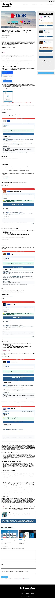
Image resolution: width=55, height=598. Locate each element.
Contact (10, 1)
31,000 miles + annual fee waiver (8, 296)
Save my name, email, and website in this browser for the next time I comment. (15, 571)
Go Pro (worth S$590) (6, 350)
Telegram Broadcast (5, 506)
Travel (42, 4)
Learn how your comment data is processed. (21, 578)
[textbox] (19, 93)
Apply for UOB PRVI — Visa (18, 375)
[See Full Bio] (30, 514)
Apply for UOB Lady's (18, 421)
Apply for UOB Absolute (18, 204)
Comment (3, 550)
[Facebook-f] (2, 37)
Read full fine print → (6, 146)
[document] (18, 93)
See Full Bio (28, 514)
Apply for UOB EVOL (18, 317)
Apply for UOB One (18, 134)
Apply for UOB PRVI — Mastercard (18, 377)
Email (2, 564)
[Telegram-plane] (4, 37)
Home (2, 1)
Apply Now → (46, 25)
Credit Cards (25, 4)
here (4, 52)
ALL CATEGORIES (50, 4)
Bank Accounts (34, 4)
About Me (6, 1)
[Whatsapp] (6, 37)
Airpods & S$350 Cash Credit (7, 177)
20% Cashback (5, 178)
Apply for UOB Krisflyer (18, 267)
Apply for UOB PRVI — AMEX (18, 380)
